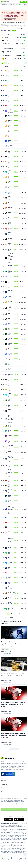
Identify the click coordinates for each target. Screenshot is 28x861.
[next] (22, 613)
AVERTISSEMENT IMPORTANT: (8, 823)
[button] (14, 749)
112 (19, 613)
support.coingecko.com (10, 18)
